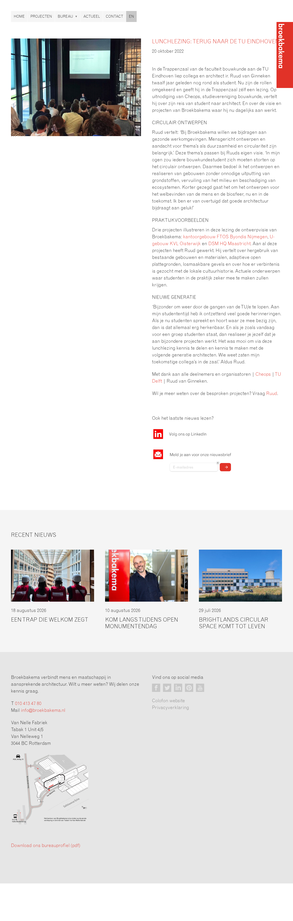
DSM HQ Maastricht (229, 243)
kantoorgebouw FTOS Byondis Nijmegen (225, 237)
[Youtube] (200, 688)
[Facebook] (156, 688)
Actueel (91, 16)
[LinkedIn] (178, 688)
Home (19, 16)
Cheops (263, 374)
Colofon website (168, 701)
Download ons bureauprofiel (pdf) (45, 845)
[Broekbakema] (285, 55)
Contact (114, 16)
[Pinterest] (189, 688)
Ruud (271, 393)
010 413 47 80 (28, 703)
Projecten (41, 16)
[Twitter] (167, 688)
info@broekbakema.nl (43, 710)
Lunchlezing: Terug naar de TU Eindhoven (215, 41)
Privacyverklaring (170, 707)
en (131, 16)
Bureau (65, 16)
